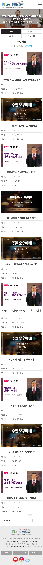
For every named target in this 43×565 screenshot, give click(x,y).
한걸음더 (11, 36)
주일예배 (11, 31)
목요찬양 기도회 (32, 31)
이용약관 (6, 552)
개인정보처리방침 (20, 552)
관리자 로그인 (35, 552)
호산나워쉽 (31, 36)
